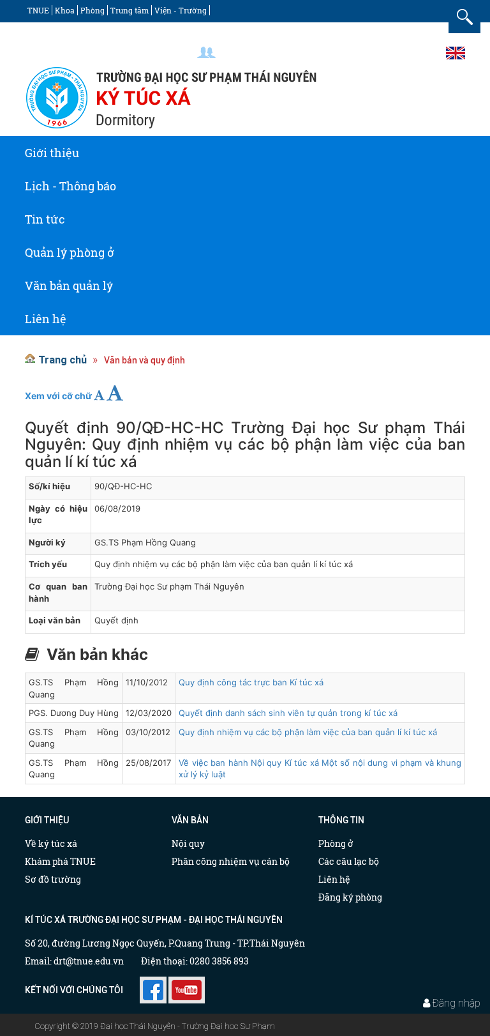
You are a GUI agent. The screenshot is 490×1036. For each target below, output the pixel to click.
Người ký (47, 542)
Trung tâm (129, 10)
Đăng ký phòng (350, 897)
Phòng (92, 10)
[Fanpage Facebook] (153, 985)
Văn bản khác (97, 654)
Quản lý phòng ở (69, 252)
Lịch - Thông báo (70, 186)
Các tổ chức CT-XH (61, 31)
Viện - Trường (180, 10)
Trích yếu (48, 564)
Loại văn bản (54, 620)
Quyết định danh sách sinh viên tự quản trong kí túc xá (288, 713)
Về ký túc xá (51, 843)
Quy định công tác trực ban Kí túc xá (251, 682)
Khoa (65, 10)
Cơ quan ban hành (58, 592)
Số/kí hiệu (49, 486)
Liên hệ (45, 318)
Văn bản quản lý (69, 285)
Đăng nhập (456, 1002)
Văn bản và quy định (144, 360)
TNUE (38, 10)
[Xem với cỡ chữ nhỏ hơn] (99, 395)
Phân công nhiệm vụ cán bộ (231, 861)
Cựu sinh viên (410, 52)
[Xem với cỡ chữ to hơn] (115, 393)
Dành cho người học (339, 52)
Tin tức (45, 219)
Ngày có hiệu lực (58, 514)
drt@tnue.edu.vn (89, 961)
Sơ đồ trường (53, 879)
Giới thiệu (52, 152)
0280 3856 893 (219, 961)
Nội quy (188, 843)
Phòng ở (335, 843)
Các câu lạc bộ (348, 861)
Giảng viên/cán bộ (259, 52)
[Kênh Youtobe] (186, 985)
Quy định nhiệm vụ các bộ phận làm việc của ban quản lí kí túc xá (308, 732)
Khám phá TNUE (60, 861)
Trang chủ (62, 359)
